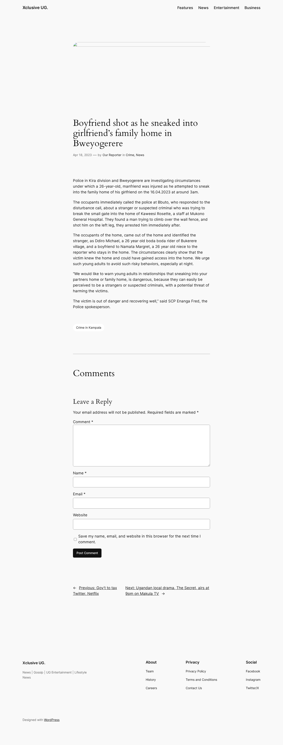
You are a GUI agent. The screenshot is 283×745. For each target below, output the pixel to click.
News (140, 155)
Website (80, 515)
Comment (83, 422)
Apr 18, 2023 (82, 155)
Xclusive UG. (35, 7)
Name (80, 473)
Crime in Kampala (88, 327)
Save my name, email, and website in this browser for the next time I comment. (139, 539)
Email (79, 494)
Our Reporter (112, 155)
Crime (130, 155)
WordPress (51, 720)
